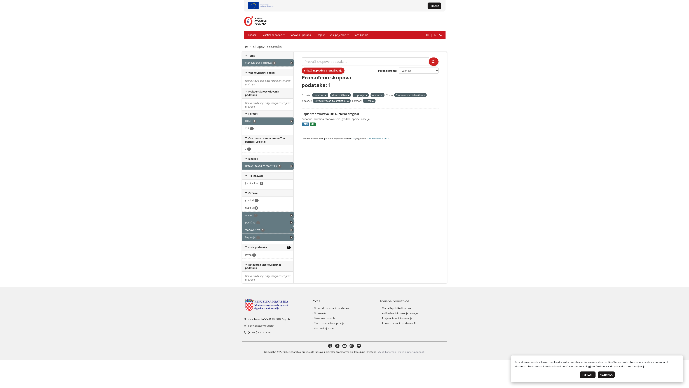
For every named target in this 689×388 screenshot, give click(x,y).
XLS (312, 124)
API (353, 138)
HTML (305, 124)
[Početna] (246, 47)
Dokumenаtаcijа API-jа (378, 138)
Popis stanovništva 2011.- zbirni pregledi (330, 114)
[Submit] (434, 61)
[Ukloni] (326, 95)
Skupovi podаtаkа (267, 47)
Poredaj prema (387, 70)
